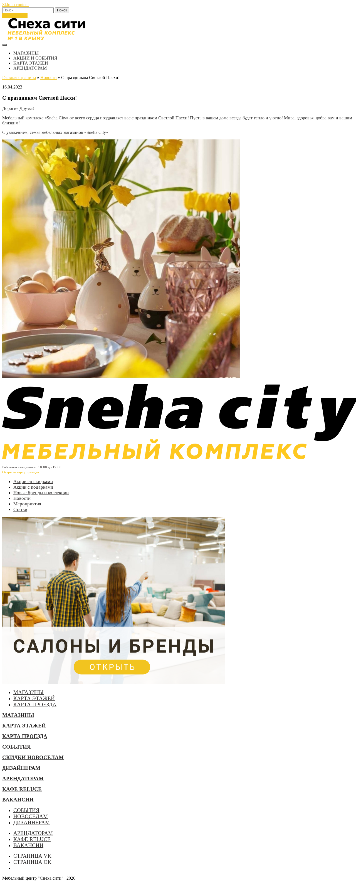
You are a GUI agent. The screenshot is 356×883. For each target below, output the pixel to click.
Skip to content (15, 4)
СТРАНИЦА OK (32, 862)
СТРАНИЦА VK (32, 856)
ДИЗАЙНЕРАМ (21, 768)
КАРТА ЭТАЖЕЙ (30, 63)
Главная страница (19, 77)
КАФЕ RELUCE (22, 789)
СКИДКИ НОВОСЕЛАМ (33, 757)
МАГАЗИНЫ (15, 15)
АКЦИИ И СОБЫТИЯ (35, 58)
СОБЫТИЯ (16, 747)
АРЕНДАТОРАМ (30, 68)
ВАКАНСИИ (18, 800)
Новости (48, 77)
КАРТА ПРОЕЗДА (34, 704)
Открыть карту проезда (20, 472)
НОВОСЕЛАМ (30, 816)
